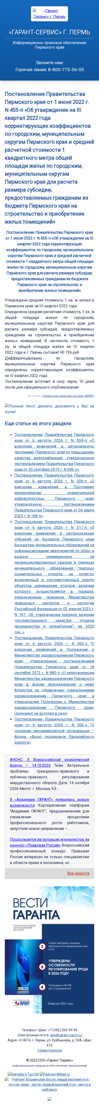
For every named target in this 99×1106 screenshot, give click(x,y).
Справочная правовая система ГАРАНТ (68, 396)
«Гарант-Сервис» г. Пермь (49, 32)
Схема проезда (49, 1050)
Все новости (78, 873)
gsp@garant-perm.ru (66, 1035)
